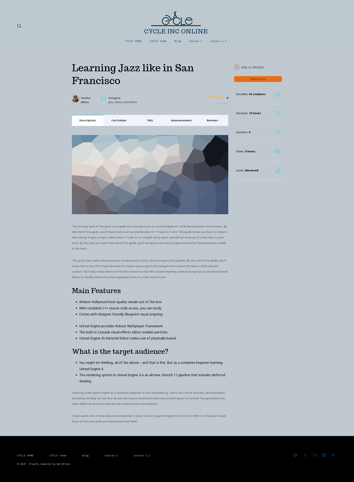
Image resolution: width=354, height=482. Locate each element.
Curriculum (118, 120)
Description (87, 120)
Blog (177, 41)
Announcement (181, 120)
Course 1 (195, 41)
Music (118, 102)
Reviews (212, 120)
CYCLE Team (158, 41)
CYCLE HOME (133, 41)
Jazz (111, 102)
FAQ (150, 120)
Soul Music (130, 102)
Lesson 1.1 (218, 41)
